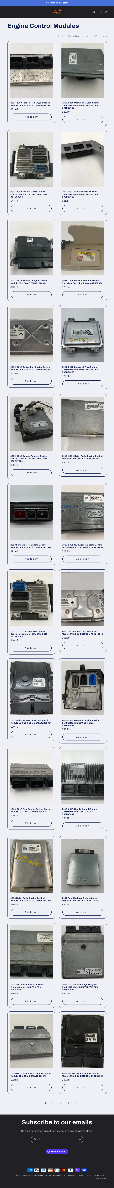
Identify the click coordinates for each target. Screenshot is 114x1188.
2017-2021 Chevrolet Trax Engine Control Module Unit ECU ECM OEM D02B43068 (28, 634)
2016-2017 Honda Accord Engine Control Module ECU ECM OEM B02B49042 (79, 811)
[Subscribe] (80, 1139)
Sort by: (61, 36)
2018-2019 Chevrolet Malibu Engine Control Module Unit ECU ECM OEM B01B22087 (81, 105)
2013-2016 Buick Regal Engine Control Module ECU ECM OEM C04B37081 (82, 457)
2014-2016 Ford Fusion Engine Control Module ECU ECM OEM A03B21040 (30, 1074)
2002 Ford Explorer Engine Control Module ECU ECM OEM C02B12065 (80, 899)
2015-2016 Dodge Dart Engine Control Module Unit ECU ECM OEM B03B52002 (31, 368)
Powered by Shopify (52, 1175)
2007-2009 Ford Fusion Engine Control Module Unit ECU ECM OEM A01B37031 (31, 104)
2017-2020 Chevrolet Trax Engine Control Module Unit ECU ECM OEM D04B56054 (28, 194)
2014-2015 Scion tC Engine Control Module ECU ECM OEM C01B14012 (29, 282)
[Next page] (77, 1103)
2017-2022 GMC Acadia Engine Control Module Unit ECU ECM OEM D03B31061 (82, 546)
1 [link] (37, 1103)
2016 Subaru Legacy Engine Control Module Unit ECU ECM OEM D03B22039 (82, 1074)
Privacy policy (84, 1175)
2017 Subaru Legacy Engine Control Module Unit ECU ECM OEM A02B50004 (31, 721)
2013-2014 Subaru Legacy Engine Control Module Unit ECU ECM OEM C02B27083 (80, 194)
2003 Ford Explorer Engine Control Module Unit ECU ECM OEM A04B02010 (31, 546)
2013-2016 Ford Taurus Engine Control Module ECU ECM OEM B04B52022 (30, 810)
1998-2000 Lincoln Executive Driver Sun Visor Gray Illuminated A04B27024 (82, 282)
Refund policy (69, 1175)
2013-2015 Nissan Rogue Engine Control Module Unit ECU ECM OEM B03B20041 (80, 987)
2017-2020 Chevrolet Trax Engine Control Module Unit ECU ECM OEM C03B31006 (80, 369)
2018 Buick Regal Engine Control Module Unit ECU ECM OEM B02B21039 (31, 899)
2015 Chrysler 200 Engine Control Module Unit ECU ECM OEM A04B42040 (82, 632)
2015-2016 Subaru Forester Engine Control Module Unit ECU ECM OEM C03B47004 (28, 458)
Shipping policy (100, 1178)
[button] (6, 12)
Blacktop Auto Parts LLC (33, 1175)
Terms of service (100, 1175)
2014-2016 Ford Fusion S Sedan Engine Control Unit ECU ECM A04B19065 (27, 987)
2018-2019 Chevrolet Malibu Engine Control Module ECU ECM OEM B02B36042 (81, 722)
